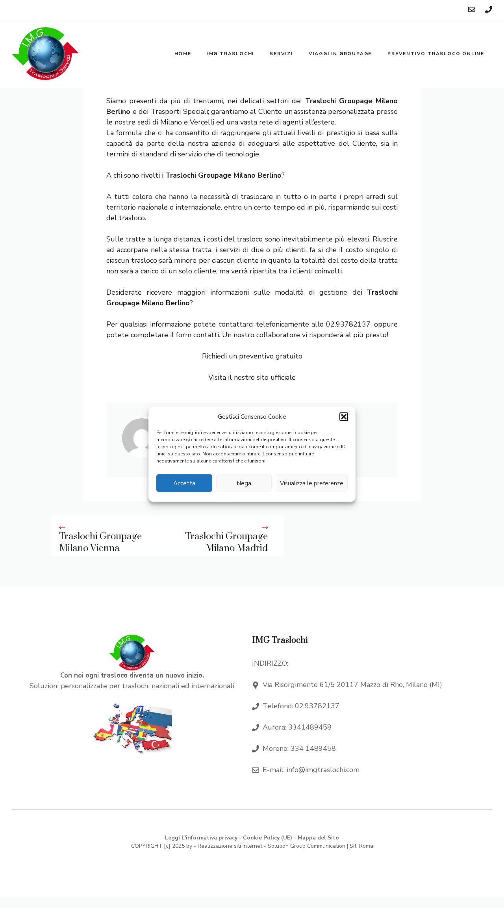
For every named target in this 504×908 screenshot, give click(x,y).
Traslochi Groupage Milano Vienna (100, 543)
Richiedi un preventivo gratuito (252, 356)
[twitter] (471, 9)
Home (182, 53)
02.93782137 (317, 706)
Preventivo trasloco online (435, 53)
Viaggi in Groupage (340, 53)
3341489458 (310, 727)
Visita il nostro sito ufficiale (252, 377)
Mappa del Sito (318, 837)
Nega (244, 483)
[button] (344, 417)
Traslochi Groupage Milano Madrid (226, 543)
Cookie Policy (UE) (267, 837)
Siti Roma (361, 846)
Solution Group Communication (306, 846)
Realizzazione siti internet (230, 846)
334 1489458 (313, 748)
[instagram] (488, 9)
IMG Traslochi (230, 53)
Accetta (184, 483)
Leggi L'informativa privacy (201, 837)
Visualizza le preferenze (311, 483)
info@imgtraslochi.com (323, 769)
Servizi (281, 53)
